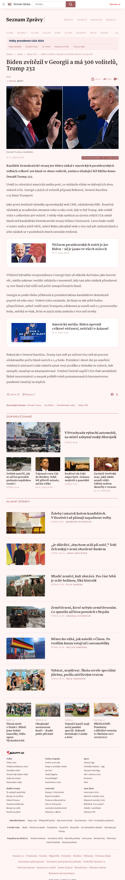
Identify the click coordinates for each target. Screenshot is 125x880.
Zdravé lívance (13, 800)
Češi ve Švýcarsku (53, 804)
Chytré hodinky (53, 842)
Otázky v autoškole (92, 808)
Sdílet (109, 79)
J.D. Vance (46, 47)
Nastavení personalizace (62, 873)
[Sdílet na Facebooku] (112, 394)
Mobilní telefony (38, 838)
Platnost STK (89, 812)
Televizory (111, 838)
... (116, 31)
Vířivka (61, 831)
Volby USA (83, 405)
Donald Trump (32, 47)
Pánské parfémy (69, 842)
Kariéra (43, 856)
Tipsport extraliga (92, 770)
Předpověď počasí (47, 820)
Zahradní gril (110, 827)
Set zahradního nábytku (91, 827)
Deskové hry (99, 838)
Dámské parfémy (72, 838)
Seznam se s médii (46, 868)
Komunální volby (14, 782)
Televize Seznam (26, 868)
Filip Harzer (74, 584)
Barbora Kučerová (79, 522)
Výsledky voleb (13, 770)
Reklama (88, 856)
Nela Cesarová (76, 679)
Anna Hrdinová (77, 553)
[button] (62, 117)
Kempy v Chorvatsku (54, 792)
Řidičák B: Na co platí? (94, 804)
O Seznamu (32, 856)
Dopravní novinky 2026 (94, 800)
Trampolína (52, 827)
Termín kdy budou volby (17, 774)
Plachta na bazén (37, 827)
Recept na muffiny (14, 796)
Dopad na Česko (62, 47)
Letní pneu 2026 (91, 792)
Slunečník (63, 827)
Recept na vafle (13, 808)
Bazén (25, 827)
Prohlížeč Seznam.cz (94, 862)
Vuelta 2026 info (52, 762)
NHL (86, 782)
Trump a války (79, 47)
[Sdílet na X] (117, 394)
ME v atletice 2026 (92, 774)
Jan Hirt (48, 770)
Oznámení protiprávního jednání (64, 862)
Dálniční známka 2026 (94, 796)
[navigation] (3, 4)
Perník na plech (13, 812)
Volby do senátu (13, 778)
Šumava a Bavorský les (55, 800)
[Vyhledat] (70, 4)
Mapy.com (32, 820)
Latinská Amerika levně (56, 808)
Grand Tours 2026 (53, 782)
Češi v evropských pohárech (101, 820)
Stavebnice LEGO (55, 838)
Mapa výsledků (15, 47)
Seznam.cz (115, 4)
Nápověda (54, 856)
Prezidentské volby (66, 405)
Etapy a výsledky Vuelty (56, 766)
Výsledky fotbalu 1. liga (94, 766)
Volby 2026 (11, 762)
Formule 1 (88, 778)
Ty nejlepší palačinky (15, 792)
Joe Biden (49, 405)
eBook (98, 79)
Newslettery (80, 868)
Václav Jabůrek (76, 647)
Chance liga (89, 762)
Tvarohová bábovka (15, 804)
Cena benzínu (80, 820)
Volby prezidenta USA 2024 (26, 40)
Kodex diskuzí (65, 868)
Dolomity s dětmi (53, 812)
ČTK (8, 77)
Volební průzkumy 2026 (17, 766)
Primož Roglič (51, 778)
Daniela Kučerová (78, 616)
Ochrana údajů (103, 856)
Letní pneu (87, 838)
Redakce (77, 856)
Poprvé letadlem (52, 796)
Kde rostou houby (65, 820)
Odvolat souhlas (97, 868)
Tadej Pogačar (51, 774)
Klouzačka (74, 827)
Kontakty (66, 856)
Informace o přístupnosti (31, 862)
